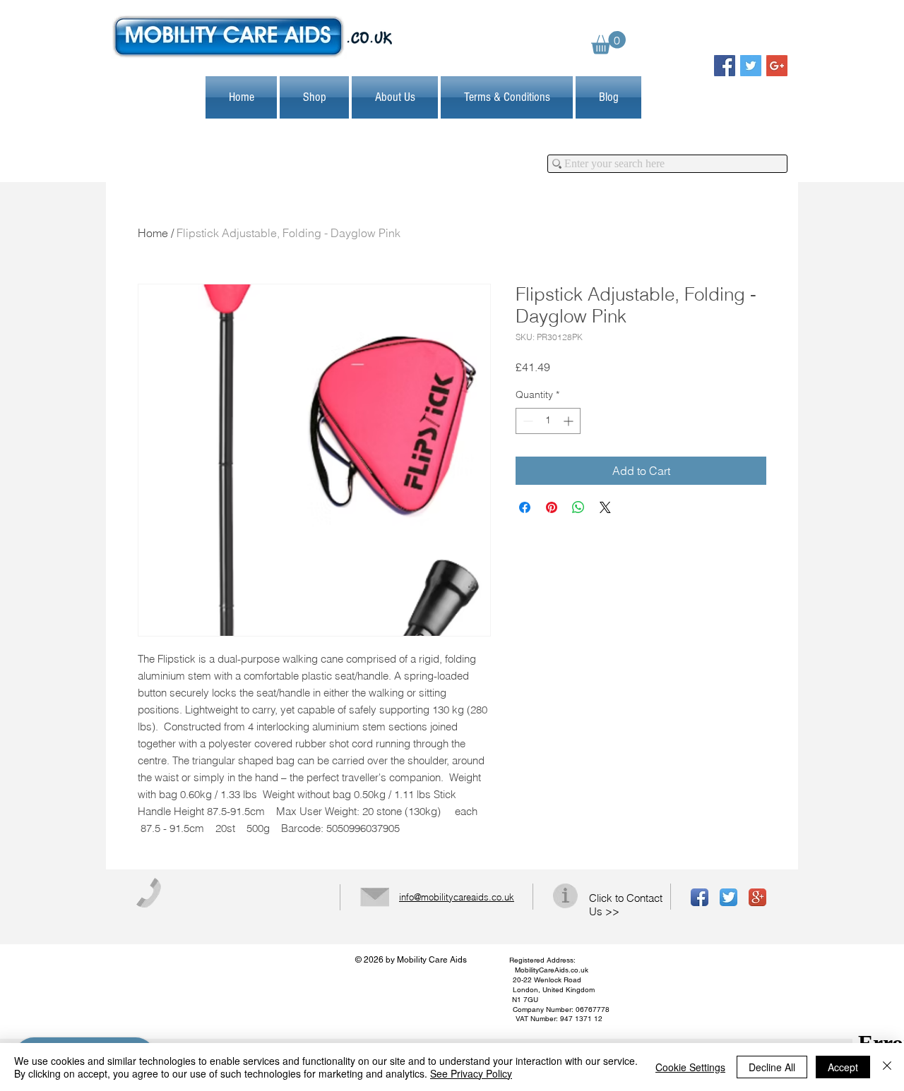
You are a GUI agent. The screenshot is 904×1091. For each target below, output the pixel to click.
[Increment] (569, 421)
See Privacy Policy (471, 1073)
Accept (843, 1067)
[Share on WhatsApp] (578, 507)
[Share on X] (605, 507)
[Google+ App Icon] (757, 897)
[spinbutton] (548, 421)
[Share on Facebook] (524, 507)
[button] (608, 42)
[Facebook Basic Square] (724, 65)
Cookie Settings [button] (690, 1067)
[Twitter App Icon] (728, 897)
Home (153, 233)
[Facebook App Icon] (699, 897)
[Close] (887, 1067)
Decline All (772, 1067)
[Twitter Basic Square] (750, 65)
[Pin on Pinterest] (551, 507)
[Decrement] (526, 421)
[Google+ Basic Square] (776, 65)
